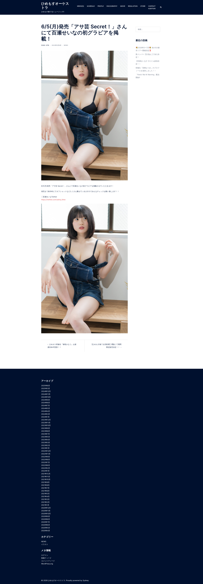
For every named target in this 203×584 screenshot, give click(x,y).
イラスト (44, 544)
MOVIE (122, 6)
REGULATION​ (132, 6)
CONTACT (151, 6)
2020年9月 (45, 516)
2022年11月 (45, 454)
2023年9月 (45, 428)
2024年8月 (45, 403)
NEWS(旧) (80, 6)
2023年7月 (45, 434)
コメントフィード (48, 561)
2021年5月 (45, 494)
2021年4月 (45, 496)
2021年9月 (45, 482)
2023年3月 (45, 442)
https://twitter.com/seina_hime (53, 200)
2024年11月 (45, 394)
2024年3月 (45, 414)
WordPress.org (47, 564)
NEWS (66, 45)
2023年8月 (45, 431)
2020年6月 (45, 525)
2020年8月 (45, 519)
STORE (142, 6)
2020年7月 (45, 522)
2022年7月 (45, 462)
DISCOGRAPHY (112, 6)
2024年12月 (46, 391)
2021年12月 (45, 474)
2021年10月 (45, 479)
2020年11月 (45, 511)
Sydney (86, 580)
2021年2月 (45, 502)
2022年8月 (45, 459)
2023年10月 (46, 425)
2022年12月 (46, 451)
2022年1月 (45, 471)
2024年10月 (46, 397)
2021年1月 (45, 505)
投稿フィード (46, 558)
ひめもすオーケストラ (55, 5)
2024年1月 (45, 417)
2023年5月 (45, 437)
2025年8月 (45, 386)
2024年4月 (45, 411)
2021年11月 (45, 476)
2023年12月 (46, 420)
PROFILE (101, 6)
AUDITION (151, 8)
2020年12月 (46, 508)
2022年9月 (45, 457)
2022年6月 (45, 465)
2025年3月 (45, 388)
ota (47, 45)
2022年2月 (45, 468)
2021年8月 (45, 485)
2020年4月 (45, 531)
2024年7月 (45, 405)
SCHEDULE (91, 6)
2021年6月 (45, 491)
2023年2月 (45, 445)
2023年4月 (45, 440)
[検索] (161, 7)
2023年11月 (45, 423)
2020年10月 (46, 513)
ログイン (44, 555)
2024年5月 (45, 408)
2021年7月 (45, 488)
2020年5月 (45, 528)
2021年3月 (45, 499)
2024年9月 (45, 400)
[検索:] (148, 29)
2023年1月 (45, 448)
